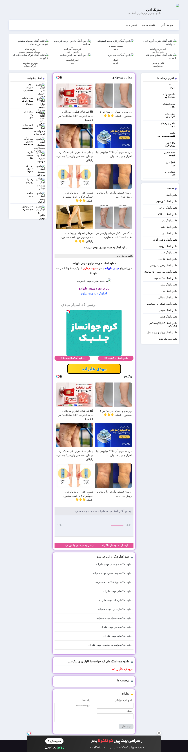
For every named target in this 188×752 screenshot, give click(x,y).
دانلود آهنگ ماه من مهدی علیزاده (116, 627)
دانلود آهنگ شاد (169, 291)
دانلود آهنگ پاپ (169, 220)
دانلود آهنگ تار (170, 233)
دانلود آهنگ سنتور (168, 284)
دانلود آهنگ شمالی (167, 297)
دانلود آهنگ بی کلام (167, 214)
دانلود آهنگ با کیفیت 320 (72, 358)
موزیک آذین (166, 25)
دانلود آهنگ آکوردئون (166, 201)
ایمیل (130, 711)
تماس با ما (131, 25)
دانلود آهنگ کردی (168, 316)
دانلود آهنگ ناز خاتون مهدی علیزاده (115, 609)
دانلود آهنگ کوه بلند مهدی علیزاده (116, 600)
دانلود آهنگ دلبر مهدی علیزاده (118, 591)
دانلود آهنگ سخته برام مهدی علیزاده (115, 618)
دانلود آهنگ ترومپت (167, 246)
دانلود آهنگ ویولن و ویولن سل (162, 332)
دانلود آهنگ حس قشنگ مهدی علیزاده (114, 582)
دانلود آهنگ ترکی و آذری (165, 239)
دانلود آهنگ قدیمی (168, 310)
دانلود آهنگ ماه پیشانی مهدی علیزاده (114, 564)
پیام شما (86, 700)
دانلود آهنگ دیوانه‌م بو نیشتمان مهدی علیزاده (110, 645)
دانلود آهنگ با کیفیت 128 (116, 358)
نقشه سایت (148, 25)
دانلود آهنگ (171, 195)
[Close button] (159, 733)
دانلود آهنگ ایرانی (168, 207)
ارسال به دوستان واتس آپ (79, 545)
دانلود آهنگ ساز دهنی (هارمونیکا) (160, 271)
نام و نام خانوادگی (124, 700)
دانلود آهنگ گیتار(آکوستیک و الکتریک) (163, 324)
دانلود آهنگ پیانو (169, 227)
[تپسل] (29, 733)
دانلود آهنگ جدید (168, 252)
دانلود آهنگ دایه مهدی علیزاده (118, 636)
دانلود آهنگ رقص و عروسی (163, 265)
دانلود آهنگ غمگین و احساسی (162, 303)
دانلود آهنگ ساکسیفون (165, 278)
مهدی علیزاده (112, 268)
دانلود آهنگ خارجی (167, 259)
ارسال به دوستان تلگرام (115, 545)
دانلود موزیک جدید (168, 338)
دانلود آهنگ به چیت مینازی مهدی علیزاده (105, 247)
